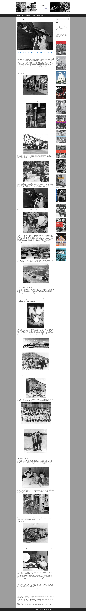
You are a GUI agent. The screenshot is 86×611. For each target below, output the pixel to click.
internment (39, 604)
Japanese (42, 604)
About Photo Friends (20, 15)
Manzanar (49, 604)
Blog (34, 15)
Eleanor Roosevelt (21, 604)
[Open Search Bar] (68, 15)
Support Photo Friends (40, 15)
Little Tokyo (46, 604)
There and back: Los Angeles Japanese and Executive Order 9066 (35, 53)
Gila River (31, 604)
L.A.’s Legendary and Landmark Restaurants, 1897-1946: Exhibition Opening (61, 30)
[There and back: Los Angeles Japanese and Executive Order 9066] (35, 50)
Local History (20, 603)
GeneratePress (49, 609)
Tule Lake (52, 604)
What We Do (28, 15)
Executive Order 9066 (27, 604)
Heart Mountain (35, 604)
